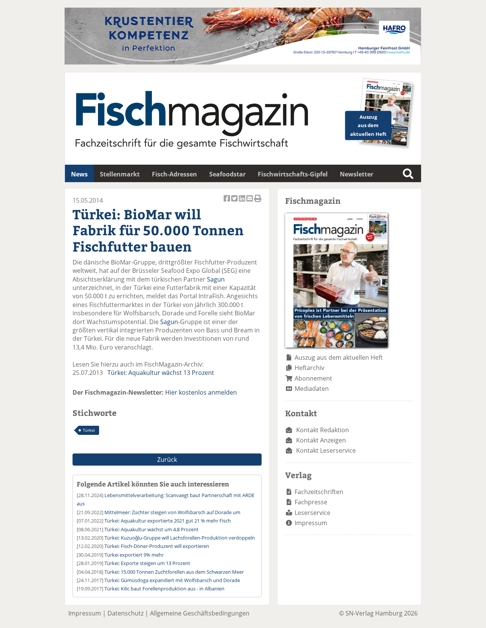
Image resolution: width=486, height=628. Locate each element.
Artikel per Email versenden (250, 202)
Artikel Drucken (258, 202)
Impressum (311, 523)
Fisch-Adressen (174, 174)
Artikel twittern (235, 202)
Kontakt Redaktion (322, 430)
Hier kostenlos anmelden (201, 392)
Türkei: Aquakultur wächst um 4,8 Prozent (151, 529)
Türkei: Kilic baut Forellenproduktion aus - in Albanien (164, 588)
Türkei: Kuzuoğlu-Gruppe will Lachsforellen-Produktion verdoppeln (179, 537)
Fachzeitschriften (319, 492)
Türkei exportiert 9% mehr (134, 554)
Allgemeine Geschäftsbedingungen (199, 613)
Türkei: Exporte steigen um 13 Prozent (147, 563)
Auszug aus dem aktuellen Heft (339, 357)
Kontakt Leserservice (326, 450)
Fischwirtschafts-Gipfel (293, 174)
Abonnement (313, 378)
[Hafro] (243, 62)
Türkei (89, 430)
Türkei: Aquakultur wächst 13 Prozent (160, 372)
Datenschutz (125, 613)
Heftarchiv (309, 368)
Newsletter (356, 174)
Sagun (216, 279)
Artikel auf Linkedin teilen (242, 202)
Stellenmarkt (120, 174)
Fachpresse (311, 502)
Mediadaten (312, 388)
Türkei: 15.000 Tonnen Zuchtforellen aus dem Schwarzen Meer (174, 571)
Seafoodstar (227, 174)
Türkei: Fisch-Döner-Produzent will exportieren (156, 546)
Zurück (167, 459)
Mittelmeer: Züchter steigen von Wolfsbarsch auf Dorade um (172, 512)
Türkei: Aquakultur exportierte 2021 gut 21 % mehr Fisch (167, 520)
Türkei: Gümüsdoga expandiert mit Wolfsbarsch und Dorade (172, 580)
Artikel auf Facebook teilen (227, 202)
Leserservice (312, 512)
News (79, 174)
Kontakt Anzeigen (321, 440)
